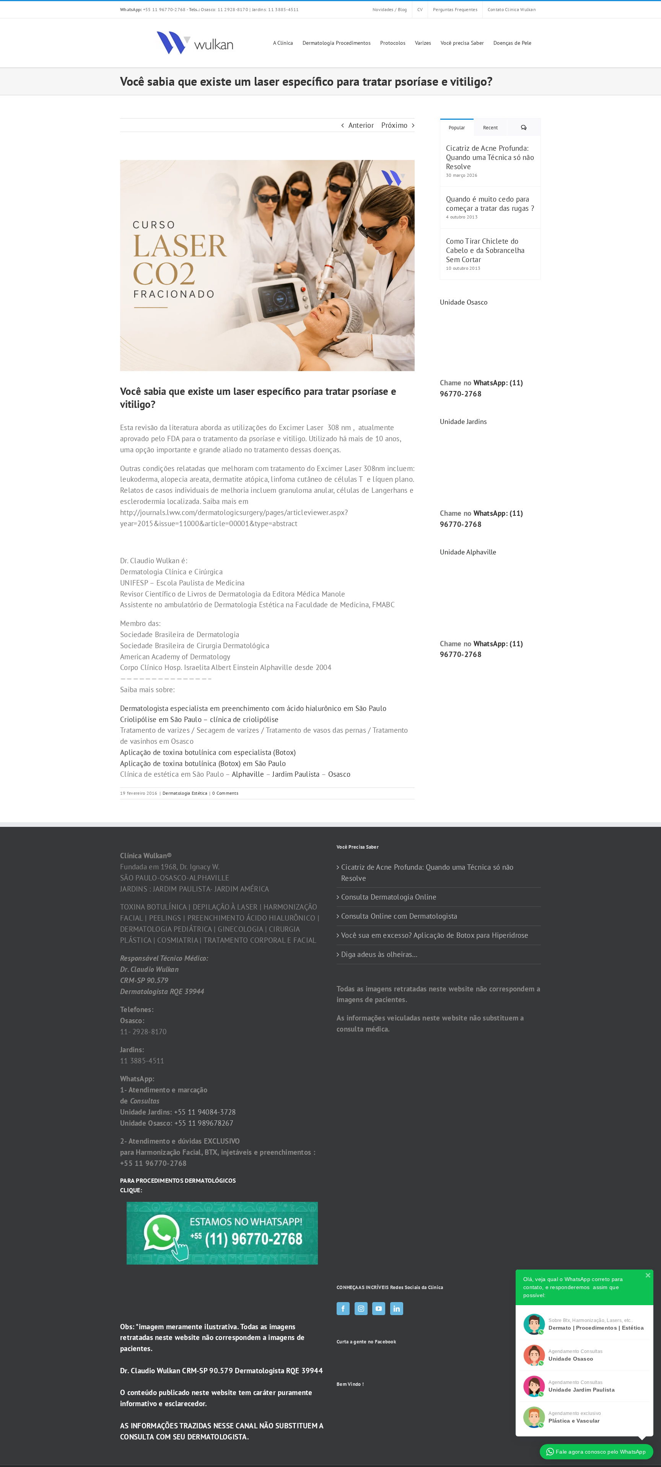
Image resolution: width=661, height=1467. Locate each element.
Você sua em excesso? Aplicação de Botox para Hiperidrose (435, 935)
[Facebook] (343, 1308)
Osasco (339, 774)
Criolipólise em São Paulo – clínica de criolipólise (199, 719)
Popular (457, 127)
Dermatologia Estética (185, 793)
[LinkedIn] (396, 1308)
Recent (490, 127)
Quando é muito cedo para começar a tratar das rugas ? (490, 203)
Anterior (361, 125)
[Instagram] (361, 1308)
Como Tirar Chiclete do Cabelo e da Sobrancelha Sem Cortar (485, 250)
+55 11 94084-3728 (205, 1112)
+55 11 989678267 (204, 1123)
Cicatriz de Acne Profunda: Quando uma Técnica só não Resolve (490, 157)
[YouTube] (378, 1308)
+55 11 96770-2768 (153, 9)
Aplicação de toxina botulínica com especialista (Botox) (208, 752)
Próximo (394, 125)
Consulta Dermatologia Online (388, 896)
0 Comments (225, 793)
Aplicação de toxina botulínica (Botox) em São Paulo (203, 763)
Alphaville (248, 774)
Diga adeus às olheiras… (379, 954)
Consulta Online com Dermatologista (399, 916)
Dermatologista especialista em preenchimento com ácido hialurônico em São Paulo (253, 708)
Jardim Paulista (295, 774)
